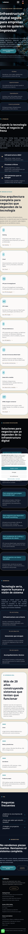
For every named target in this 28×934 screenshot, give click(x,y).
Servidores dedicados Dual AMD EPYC (10, 909)
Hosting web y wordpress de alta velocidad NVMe (12, 894)
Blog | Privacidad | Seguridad (8, 923)
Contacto (4, 917)
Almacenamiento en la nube (8, 896)
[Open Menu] (18, 2)
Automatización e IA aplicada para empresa (11, 921)
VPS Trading (4, 908)
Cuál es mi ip (5, 925)
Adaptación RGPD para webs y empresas (10, 900)
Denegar (14, 472)
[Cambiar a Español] (23, 3)
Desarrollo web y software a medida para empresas (13, 919)
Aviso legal (18, 478)
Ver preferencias (14, 476)
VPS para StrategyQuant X (7, 906)
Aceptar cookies (14, 468)
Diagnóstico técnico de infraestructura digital (11, 911)
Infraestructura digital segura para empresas (11, 898)
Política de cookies (11, 478)
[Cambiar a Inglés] (23, 1)
